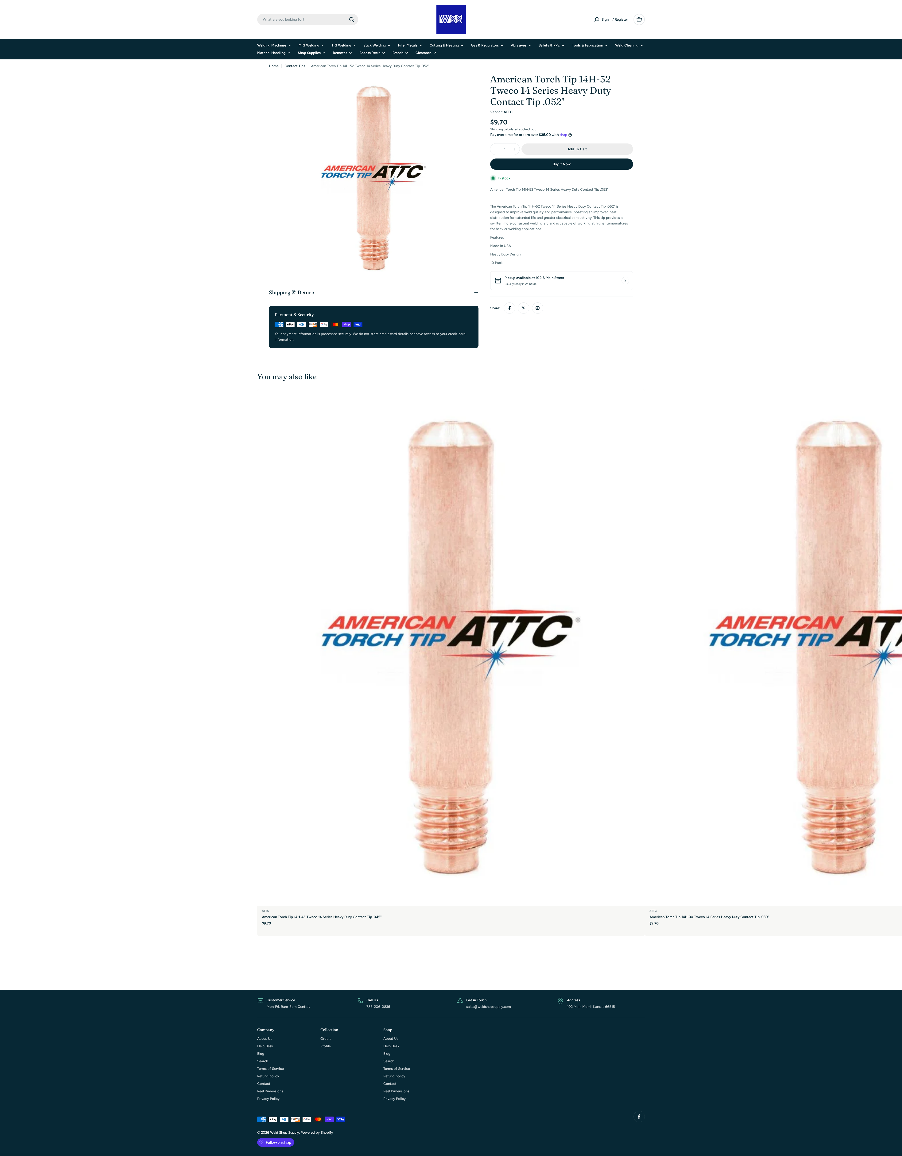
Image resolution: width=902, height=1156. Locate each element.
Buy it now (562, 164)
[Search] (351, 19)
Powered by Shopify (317, 1132)
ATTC (508, 112)
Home (274, 66)
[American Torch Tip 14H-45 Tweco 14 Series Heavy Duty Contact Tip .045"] (451, 647)
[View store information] (625, 280)
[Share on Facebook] (509, 308)
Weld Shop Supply (284, 1132)
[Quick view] (638, 399)
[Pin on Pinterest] (537, 308)
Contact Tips (294, 66)
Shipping (496, 129)
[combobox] (307, 19)
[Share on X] (523, 308)
